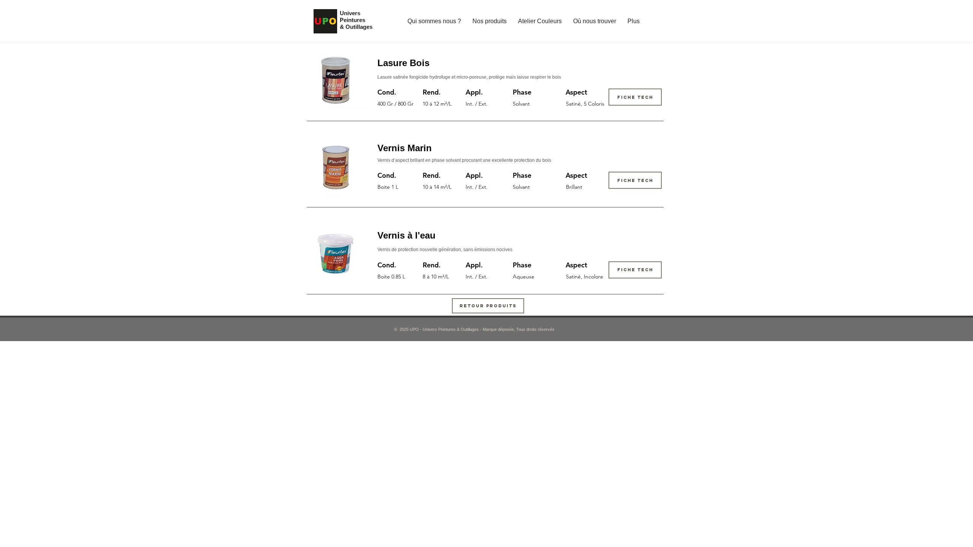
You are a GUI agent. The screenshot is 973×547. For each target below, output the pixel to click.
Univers (350, 13)
